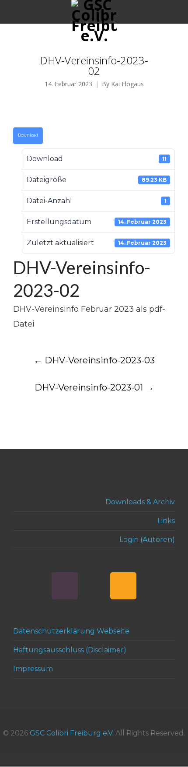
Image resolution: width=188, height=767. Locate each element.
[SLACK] (65, 585)
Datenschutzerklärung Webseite (71, 631)
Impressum (33, 669)
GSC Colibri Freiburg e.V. (72, 733)
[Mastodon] (94, 586)
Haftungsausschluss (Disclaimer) (69, 650)
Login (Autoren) (147, 539)
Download (28, 135)
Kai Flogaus (127, 84)
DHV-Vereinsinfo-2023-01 (94, 387)
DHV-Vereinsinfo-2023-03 (94, 360)
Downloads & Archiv (140, 502)
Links (166, 521)
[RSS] (123, 585)
